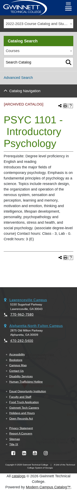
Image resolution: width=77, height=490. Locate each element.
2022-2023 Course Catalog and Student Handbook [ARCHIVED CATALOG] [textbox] (39, 24)
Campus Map (18, 365)
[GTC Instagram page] (46, 453)
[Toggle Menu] (68, 3)
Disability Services (21, 376)
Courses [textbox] (13, 51)
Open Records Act (21, 418)
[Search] (68, 62)
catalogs (18, 476)
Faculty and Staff (20, 396)
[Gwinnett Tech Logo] (25, 7)
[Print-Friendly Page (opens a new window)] (65, 106)
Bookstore (15, 360)
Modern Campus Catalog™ (48, 487)
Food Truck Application (24, 402)
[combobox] (38, 23)
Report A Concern (20, 433)
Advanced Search (18, 78)
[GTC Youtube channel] (35, 453)
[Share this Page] (60, 106)
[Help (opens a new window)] (70, 106)
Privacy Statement (21, 428)
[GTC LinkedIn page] (24, 453)
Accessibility (17, 354)
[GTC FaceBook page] (13, 453)
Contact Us (16, 370)
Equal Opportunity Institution (27, 391)
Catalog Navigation (24, 91)
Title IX (13, 444)
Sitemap (14, 439)
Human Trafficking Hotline (26, 381)
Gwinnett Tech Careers (24, 407)
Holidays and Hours (22, 413)
